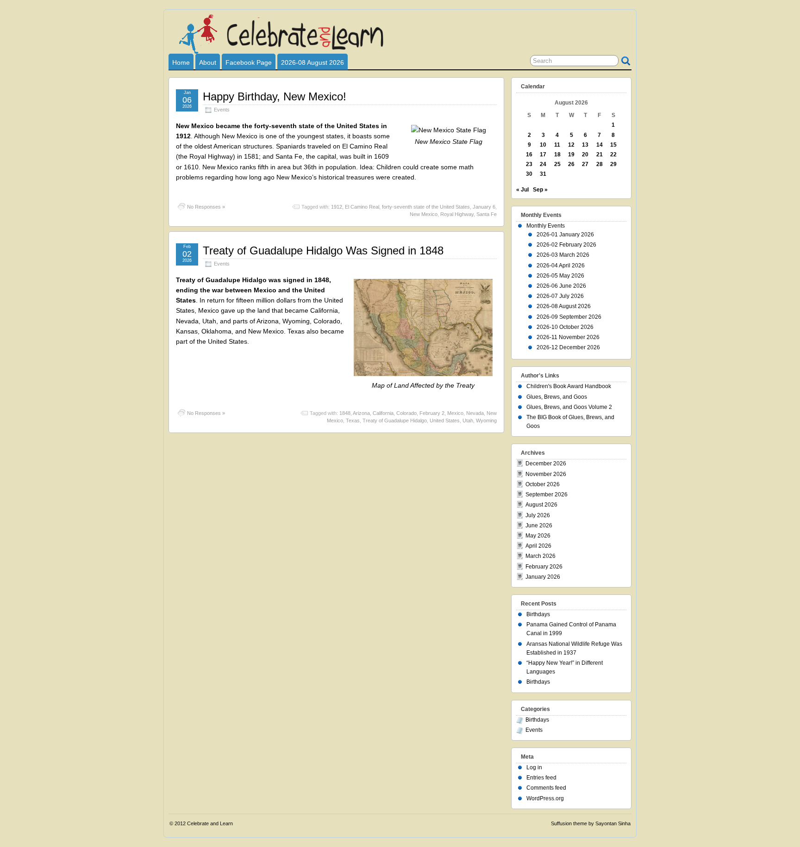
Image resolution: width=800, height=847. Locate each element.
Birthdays (538, 614)
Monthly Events (545, 226)
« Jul (522, 189)
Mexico (455, 413)
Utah (467, 420)
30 (529, 174)
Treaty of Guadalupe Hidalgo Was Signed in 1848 (323, 250)
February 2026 (543, 566)
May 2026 (537, 535)
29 (613, 164)
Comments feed (546, 788)
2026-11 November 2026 (568, 337)
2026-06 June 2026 (561, 286)
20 (585, 154)
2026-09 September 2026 (569, 317)
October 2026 (542, 484)
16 (529, 154)
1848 (344, 413)
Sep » (540, 189)
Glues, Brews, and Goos (556, 397)
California (383, 413)
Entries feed (541, 777)
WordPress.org (545, 798)
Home (181, 62)
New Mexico (424, 214)
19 (571, 154)
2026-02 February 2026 (566, 244)
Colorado (406, 413)
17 (543, 154)
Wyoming (486, 420)
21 (599, 154)
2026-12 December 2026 (568, 347)
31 (543, 174)
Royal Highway (457, 214)
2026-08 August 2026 (312, 62)
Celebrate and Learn (210, 823)
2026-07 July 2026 (560, 296)
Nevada (475, 413)
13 (585, 145)
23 (529, 164)
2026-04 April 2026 (561, 265)
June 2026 (538, 525)
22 (613, 154)
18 (557, 154)
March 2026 (540, 556)
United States (445, 420)
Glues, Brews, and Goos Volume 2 (569, 407)
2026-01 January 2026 (565, 234)
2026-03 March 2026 (563, 255)
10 (543, 145)
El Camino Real (362, 207)
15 (613, 145)
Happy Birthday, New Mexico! (274, 96)
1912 (336, 207)
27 (585, 164)
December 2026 (545, 463)
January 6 (484, 207)
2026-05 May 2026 (560, 275)
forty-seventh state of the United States (426, 207)
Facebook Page (248, 62)
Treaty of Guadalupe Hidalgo (394, 420)
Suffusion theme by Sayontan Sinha (591, 823)
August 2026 (541, 504)
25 (557, 164)
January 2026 (542, 577)
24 (543, 164)
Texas (353, 420)
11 (557, 145)
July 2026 (537, 515)
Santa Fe (486, 214)
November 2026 (545, 474)
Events (222, 109)
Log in (534, 767)
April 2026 (538, 546)
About (207, 62)
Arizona (361, 413)
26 (571, 164)
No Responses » (206, 207)
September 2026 (546, 494)
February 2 (431, 413)
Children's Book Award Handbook (568, 386)
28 (599, 164)
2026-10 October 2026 (565, 327)
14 (599, 145)
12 (571, 145)
